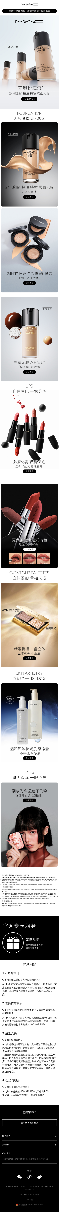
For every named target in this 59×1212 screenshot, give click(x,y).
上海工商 (29, 1200)
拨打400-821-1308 (29, 1123)
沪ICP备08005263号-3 (29, 1194)
